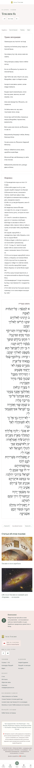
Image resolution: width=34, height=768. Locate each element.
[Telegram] (7, 653)
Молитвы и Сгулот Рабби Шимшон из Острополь (16, 705)
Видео (3, 668)
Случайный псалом (17, 526)
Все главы (10, 18)
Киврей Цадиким (23, 662)
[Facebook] (3, 653)
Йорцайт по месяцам (24, 665)
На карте (20, 668)
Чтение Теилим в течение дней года (12, 699)
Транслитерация (13, 30)
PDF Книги (5, 679)
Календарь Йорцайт (7, 665)
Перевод (22, 30)
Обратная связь (6, 682)
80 (4, 18)
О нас (3, 676)
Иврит (28, 30)
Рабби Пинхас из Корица (9, 713)
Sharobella (23, 756)
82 (17, 18)
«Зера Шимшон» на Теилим (9, 696)
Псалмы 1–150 (6, 662)
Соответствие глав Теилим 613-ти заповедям (14, 702)
